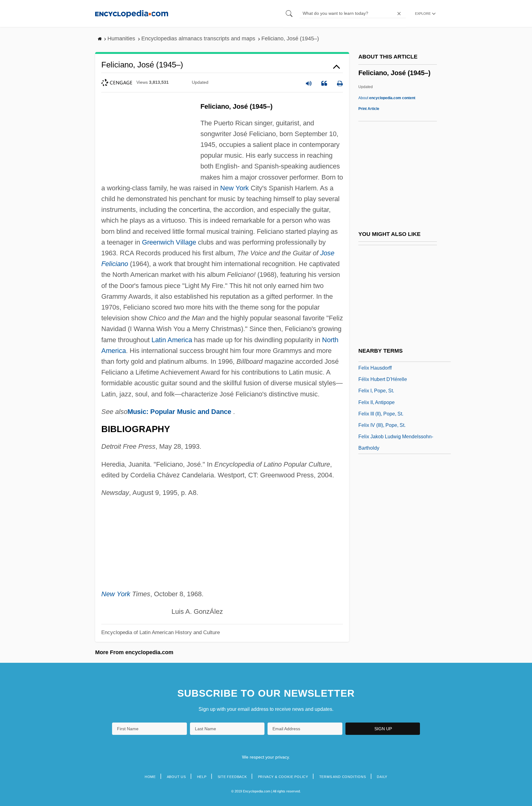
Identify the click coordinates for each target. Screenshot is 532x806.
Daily (382, 777)
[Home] (131, 13)
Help (202, 777)
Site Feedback (232, 777)
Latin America (171, 340)
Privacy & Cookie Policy (283, 777)
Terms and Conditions (342, 777)
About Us (176, 777)
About (386, 98)
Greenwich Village (169, 242)
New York (234, 188)
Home (150, 777)
